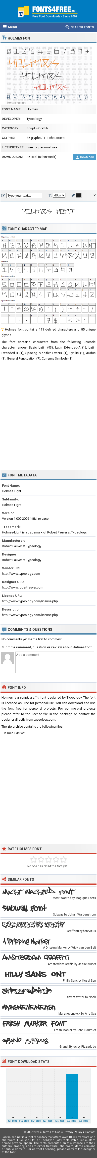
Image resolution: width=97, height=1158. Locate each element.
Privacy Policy (73, 1132)
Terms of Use (51, 1132)
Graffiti (43, 128)
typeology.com (44, 719)
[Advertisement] (48, 176)
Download (87, 157)
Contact (90, 1132)
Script (31, 128)
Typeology (34, 119)
